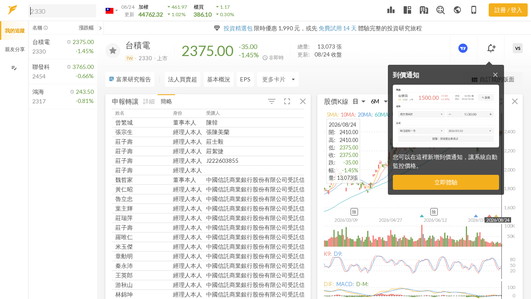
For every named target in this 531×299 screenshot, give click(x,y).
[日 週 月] (359, 101)
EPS (245, 79)
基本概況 (218, 79)
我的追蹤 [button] (15, 30)
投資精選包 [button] (238, 28)
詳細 (149, 101)
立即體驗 (446, 182)
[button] (60, 10)
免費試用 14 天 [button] (338, 28)
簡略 (166, 101)
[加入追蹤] (112, 50)
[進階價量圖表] (464, 48)
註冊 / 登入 (508, 9)
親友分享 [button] (15, 49)
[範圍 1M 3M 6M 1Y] (379, 101)
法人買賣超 (182, 79)
